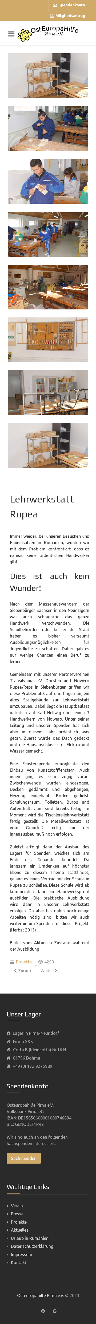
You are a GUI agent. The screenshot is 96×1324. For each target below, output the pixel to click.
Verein (17, 1205)
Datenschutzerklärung (32, 1246)
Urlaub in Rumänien (30, 1238)
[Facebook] (42, 1311)
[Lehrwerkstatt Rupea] (48, 75)
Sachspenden (24, 1158)
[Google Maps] (54, 1311)
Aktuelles (20, 1230)
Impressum (21, 1254)
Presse (17, 1213)
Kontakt (18, 1262)
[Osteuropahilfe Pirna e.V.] (48, 33)
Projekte (24, 961)
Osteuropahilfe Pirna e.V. (40, 1295)
